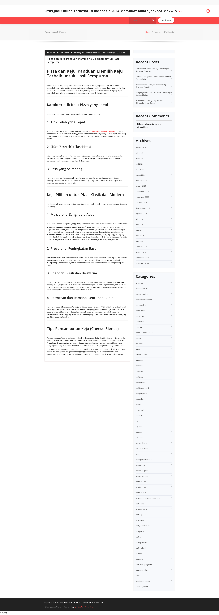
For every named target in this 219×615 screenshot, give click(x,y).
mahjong (139, 377)
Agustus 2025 (141, 213)
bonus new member (144, 299)
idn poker (139, 343)
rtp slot (139, 426)
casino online (141, 305)
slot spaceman (142, 542)
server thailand (142, 448)
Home (147, 32)
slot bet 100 (141, 482)
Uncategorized (64, 53)
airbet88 (139, 283)
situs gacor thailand (143, 459)
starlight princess (143, 581)
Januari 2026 (141, 186)
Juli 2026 (139, 153)
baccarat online (142, 294)
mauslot (139, 404)
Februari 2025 (141, 246)
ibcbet (138, 338)
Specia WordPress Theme (84, 607)
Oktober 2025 (141, 202)
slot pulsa (140, 531)
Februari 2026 (141, 180)
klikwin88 (139, 371)
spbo (138, 575)
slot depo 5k (141, 515)
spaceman (140, 559)
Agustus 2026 (141, 147)
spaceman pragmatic (144, 564)
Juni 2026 (139, 158)
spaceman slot (142, 570)
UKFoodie (121, 53)
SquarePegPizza (111, 53)
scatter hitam (141, 443)
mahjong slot (141, 382)
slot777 (139, 553)
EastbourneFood (91, 53)
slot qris (139, 537)
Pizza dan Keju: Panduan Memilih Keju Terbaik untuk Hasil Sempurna (83, 60)
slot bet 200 (141, 487)
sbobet (139, 432)
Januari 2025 (141, 252)
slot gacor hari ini (143, 526)
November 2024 (142, 263)
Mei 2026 (139, 164)
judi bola (139, 366)
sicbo (138, 454)
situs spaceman (142, 476)
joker (138, 349)
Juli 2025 (139, 219)
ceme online (140, 310)
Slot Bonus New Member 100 (148, 498)
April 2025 (140, 235)
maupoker (140, 399)
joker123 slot (141, 355)
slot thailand (141, 548)
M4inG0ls (51, 53)
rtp (137, 421)
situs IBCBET (141, 465)
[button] (153, 20)
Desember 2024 (142, 258)
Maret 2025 (140, 241)
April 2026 (140, 169)
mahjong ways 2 (142, 388)
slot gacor (140, 520)
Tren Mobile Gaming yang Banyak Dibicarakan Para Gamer (149, 101)
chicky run (140, 316)
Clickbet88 (140, 321)
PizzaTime (101, 53)
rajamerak (140, 410)
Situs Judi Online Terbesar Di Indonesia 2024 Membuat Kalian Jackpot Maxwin (110, 11)
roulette (139, 415)
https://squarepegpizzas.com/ (102, 131)
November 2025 (142, 197)
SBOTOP (139, 437)
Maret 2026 (140, 175)
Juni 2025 (139, 224)
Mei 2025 (139, 230)
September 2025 (143, 208)
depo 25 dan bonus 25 (145, 333)
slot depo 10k (141, 509)
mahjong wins (141, 393)
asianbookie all (141, 288)
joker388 (139, 360)
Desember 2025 (142, 191)
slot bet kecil (141, 493)
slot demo (140, 504)
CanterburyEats (78, 53)
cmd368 (139, 327)
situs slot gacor (142, 470)
